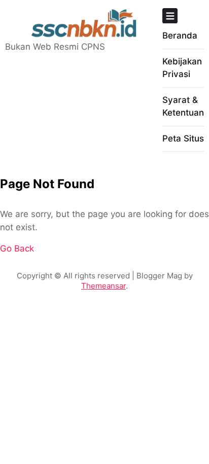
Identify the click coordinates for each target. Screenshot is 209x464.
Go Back (17, 248)
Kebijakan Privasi (182, 68)
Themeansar (103, 286)
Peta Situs (183, 138)
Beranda (179, 35)
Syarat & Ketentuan (183, 106)
